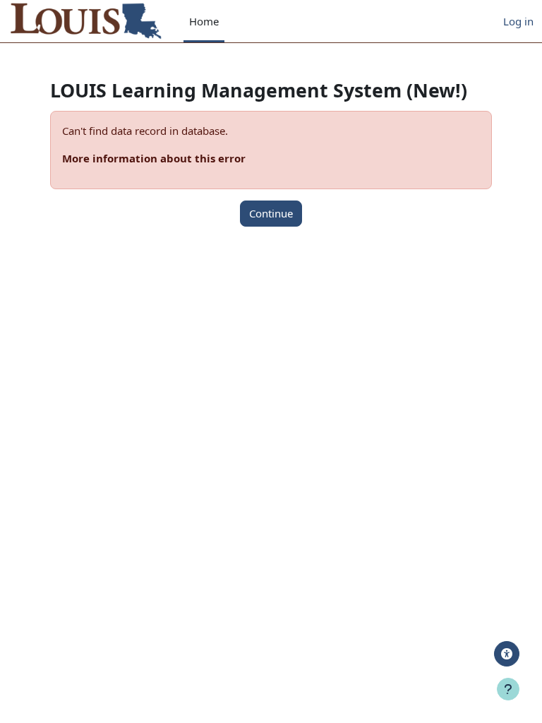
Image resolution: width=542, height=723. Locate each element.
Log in (518, 21)
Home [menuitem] (204, 21)
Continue (271, 213)
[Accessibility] (506, 654)
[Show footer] (508, 689)
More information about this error (154, 158)
